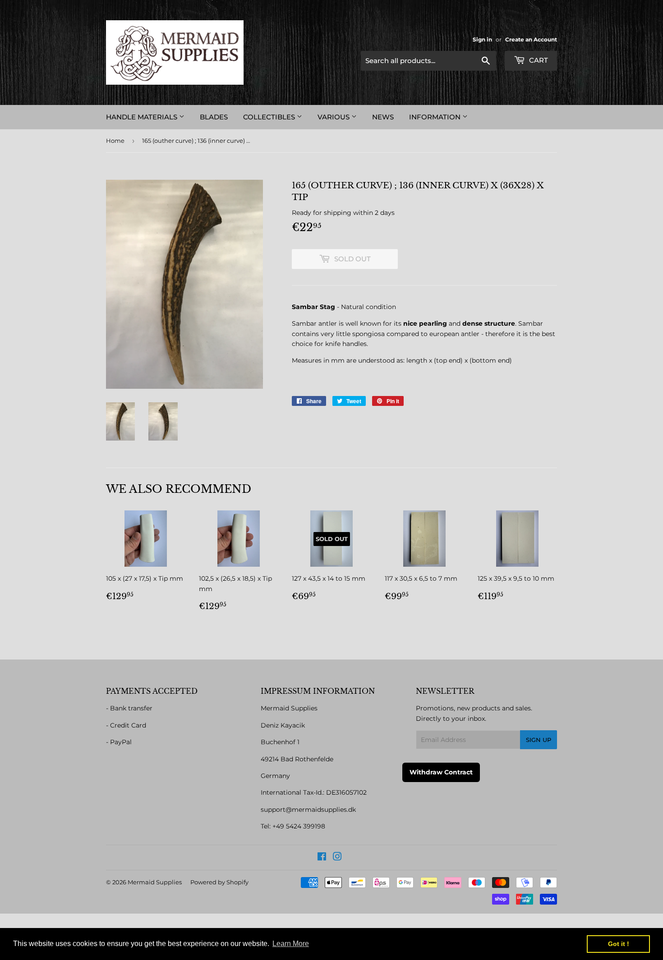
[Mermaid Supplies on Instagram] (337, 858)
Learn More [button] (290, 943)
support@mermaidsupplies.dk (308, 809)
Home (115, 140)
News (383, 117)
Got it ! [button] (618, 943)
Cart (537, 60)
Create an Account (531, 39)
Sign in (482, 39)
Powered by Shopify (219, 882)
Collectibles (270, 117)
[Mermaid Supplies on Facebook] (322, 858)
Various (334, 117)
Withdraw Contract (441, 772)
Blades (214, 117)
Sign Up (538, 739)
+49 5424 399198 (298, 826)
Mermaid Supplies (155, 882)
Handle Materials (142, 117)
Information (435, 117)
